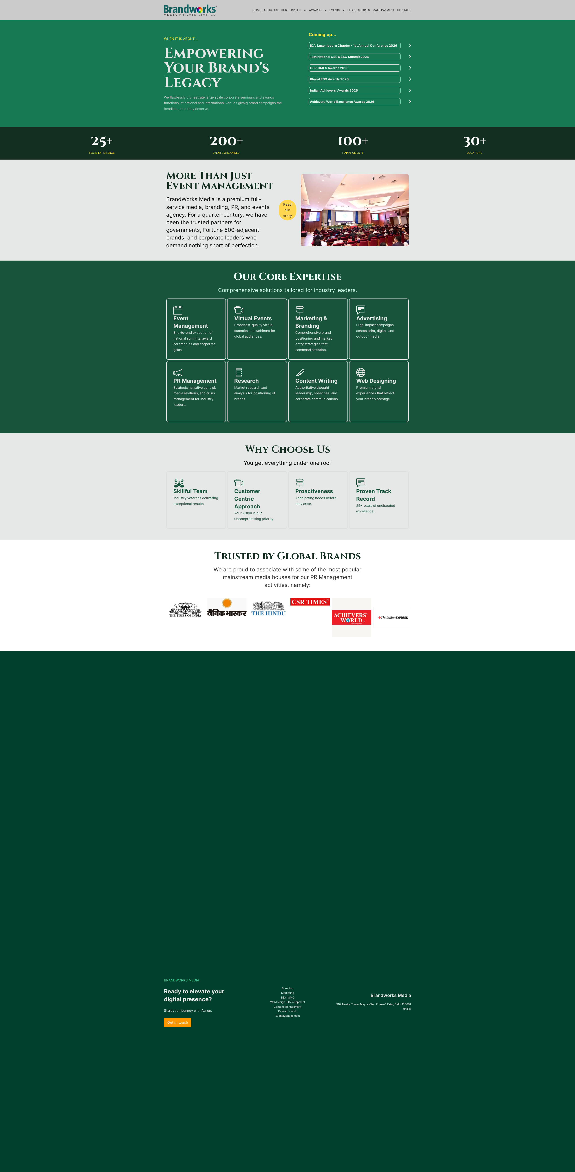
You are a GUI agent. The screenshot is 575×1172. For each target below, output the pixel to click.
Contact (404, 10)
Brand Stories (359, 10)
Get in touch (177, 1022)
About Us (271, 10)
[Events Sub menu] (343, 10)
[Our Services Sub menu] (304, 10)
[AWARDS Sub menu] (325, 10)
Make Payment (383, 10)
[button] (360, 45)
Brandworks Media (391, 995)
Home (256, 10)
